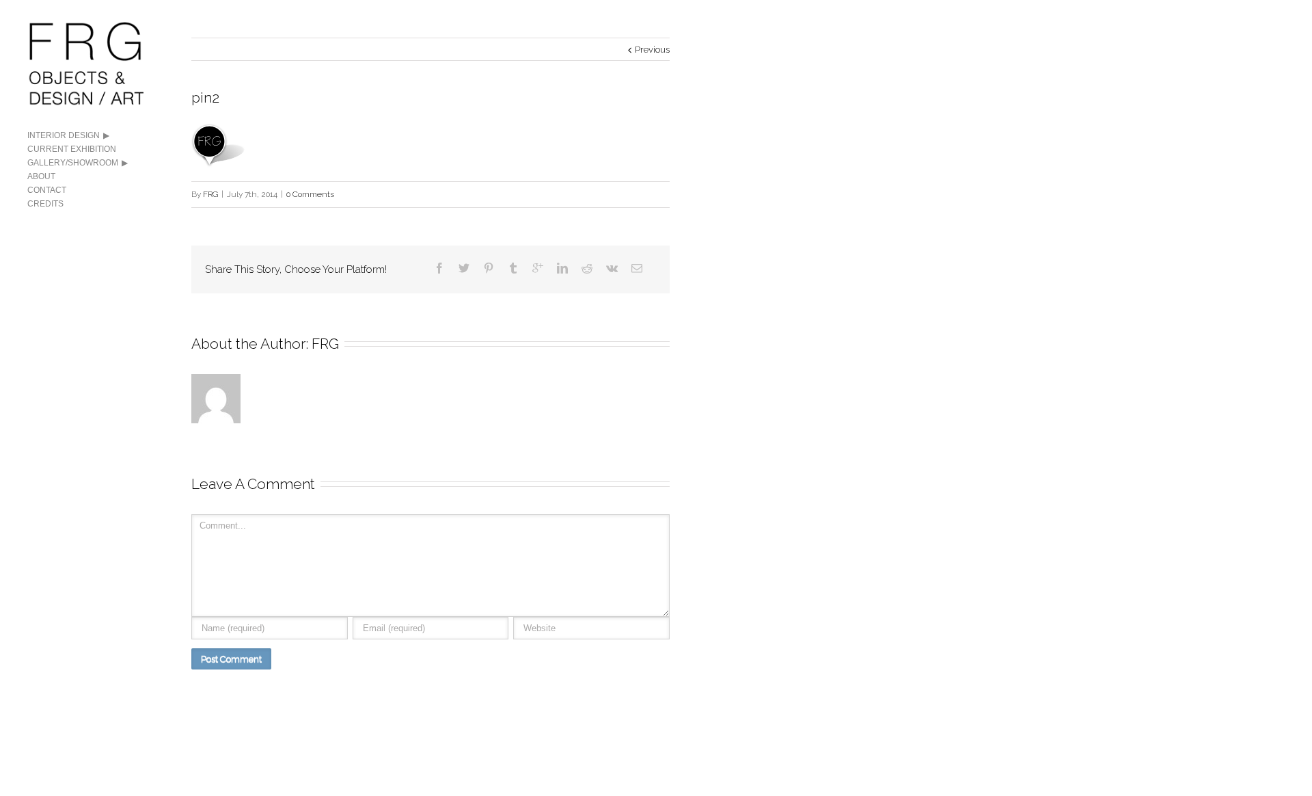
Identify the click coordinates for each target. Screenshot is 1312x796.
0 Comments (310, 194)
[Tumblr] (513, 268)
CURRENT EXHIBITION (71, 149)
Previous (652, 49)
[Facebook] (439, 268)
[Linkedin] (562, 268)
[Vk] (612, 268)
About (41, 176)
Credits (45, 204)
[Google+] (537, 268)
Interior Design (63, 135)
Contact (46, 190)
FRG (210, 194)
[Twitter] (464, 268)
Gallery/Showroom (72, 163)
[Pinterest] (488, 268)
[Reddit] (587, 268)
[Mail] (636, 268)
